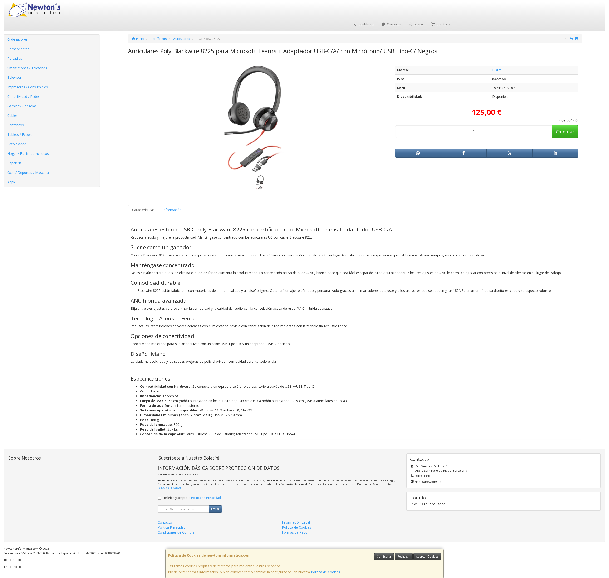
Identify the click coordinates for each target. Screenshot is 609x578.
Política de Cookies (325, 572)
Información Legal (296, 522)
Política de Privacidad (169, 487)
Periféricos (15, 125)
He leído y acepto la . (192, 498)
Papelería (14, 163)
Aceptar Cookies (427, 556)
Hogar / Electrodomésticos (28, 153)
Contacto (393, 24)
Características (143, 209)
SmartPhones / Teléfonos (27, 68)
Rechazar (404, 556)
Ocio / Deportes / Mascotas (28, 172)
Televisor (14, 77)
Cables (12, 115)
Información (172, 209)
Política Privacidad (172, 527)
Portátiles (14, 58)
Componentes (18, 49)
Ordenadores (17, 39)
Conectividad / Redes (23, 96)
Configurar (384, 556)
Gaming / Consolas (22, 106)
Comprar (565, 131)
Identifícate (366, 24)
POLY (496, 70)
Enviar (215, 509)
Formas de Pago (295, 532)
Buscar (418, 24)
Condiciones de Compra (176, 532)
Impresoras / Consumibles (27, 87)
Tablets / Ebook (19, 134)
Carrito (441, 24)
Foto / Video (16, 144)
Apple (11, 182)
